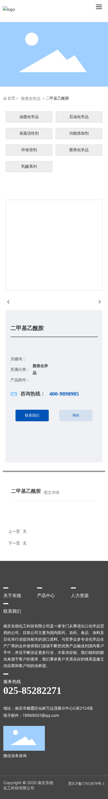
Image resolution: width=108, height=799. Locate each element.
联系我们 (12, 611)
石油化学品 (79, 117)
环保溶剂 (29, 150)
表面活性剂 (29, 133)
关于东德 (12, 595)
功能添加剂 (79, 133)
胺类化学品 (30, 98)
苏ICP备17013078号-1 (86, 784)
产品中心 (46, 595)
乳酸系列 (29, 166)
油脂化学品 (29, 117)
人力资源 (80, 595)
